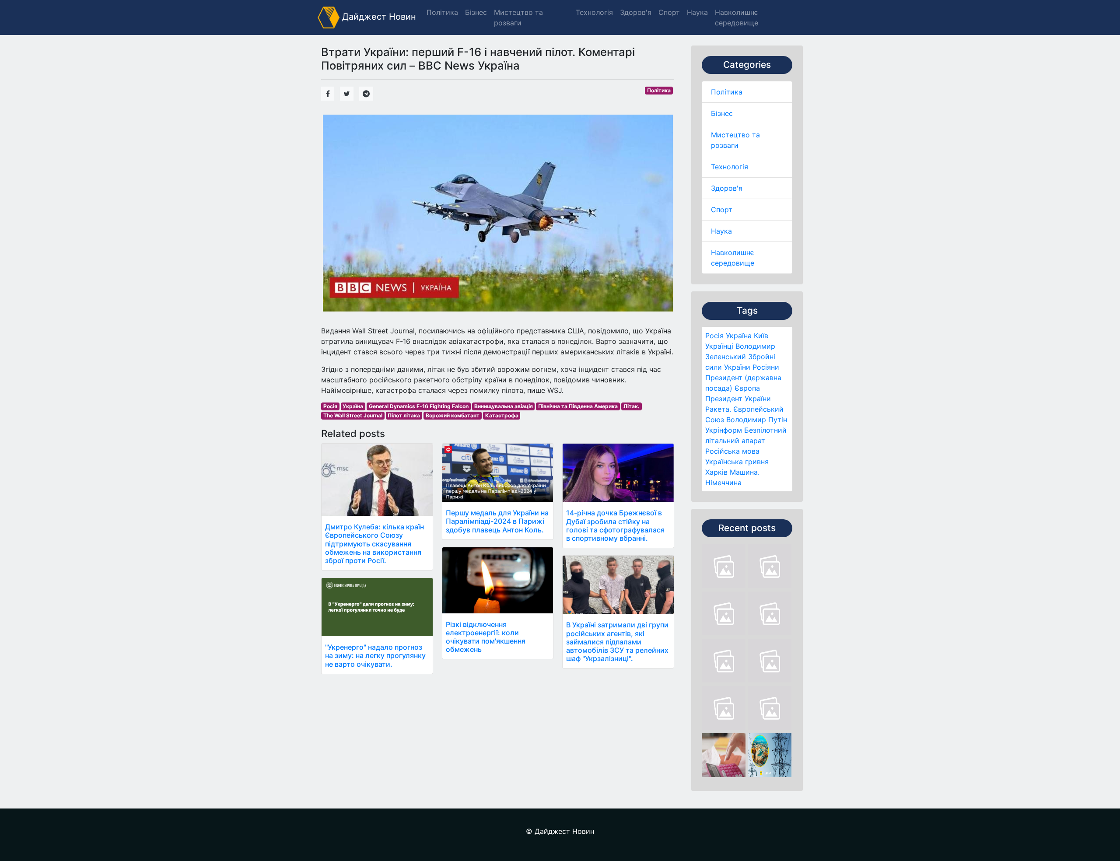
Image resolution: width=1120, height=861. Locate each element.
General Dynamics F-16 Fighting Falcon (419, 406)
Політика (726, 92)
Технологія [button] (594, 12)
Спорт (721, 209)
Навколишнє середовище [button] (736, 17)
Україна (739, 335)
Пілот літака (404, 415)
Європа (747, 388)
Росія (714, 335)
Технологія (729, 166)
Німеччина (723, 482)
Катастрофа (501, 415)
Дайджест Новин (378, 16)
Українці (719, 346)
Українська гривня (737, 461)
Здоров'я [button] (635, 12)
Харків (716, 472)
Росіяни (765, 367)
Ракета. (718, 409)
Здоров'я (726, 188)
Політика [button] (442, 12)
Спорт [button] (669, 12)
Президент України (738, 398)
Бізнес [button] (476, 12)
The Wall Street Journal (352, 415)
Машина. (745, 472)
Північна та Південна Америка (578, 406)
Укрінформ (723, 430)
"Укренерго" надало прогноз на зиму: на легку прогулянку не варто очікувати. (375, 655)
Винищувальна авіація (503, 406)
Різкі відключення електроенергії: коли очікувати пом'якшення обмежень (485, 637)
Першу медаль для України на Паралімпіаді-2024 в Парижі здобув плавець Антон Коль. (497, 521)
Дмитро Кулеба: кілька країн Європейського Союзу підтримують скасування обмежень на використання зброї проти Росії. (374, 543)
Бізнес (722, 113)
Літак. (631, 406)
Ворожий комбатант (453, 415)
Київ (761, 335)
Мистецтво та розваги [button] (518, 17)
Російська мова (732, 451)
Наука (721, 231)
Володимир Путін (756, 419)
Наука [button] (697, 12)
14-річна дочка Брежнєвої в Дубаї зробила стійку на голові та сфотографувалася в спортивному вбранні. (615, 525)
